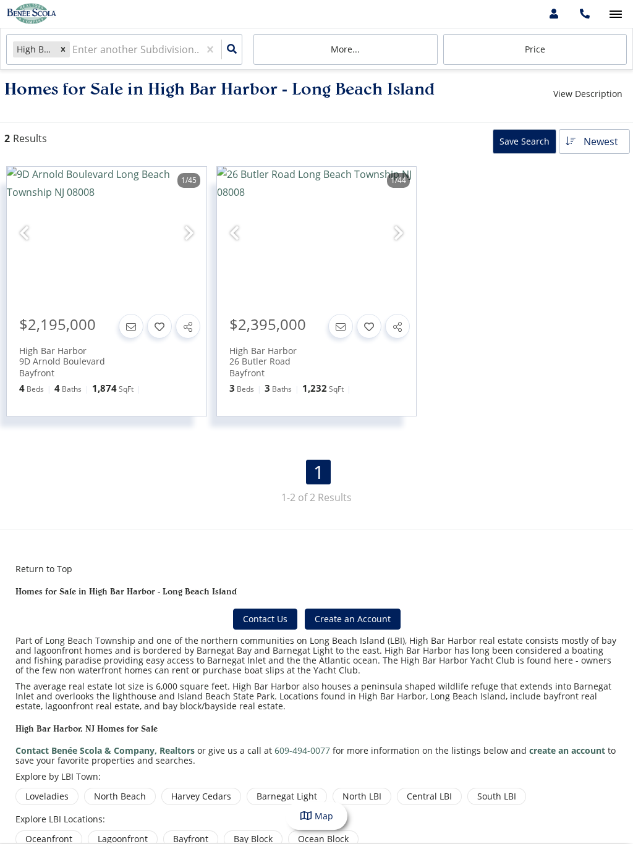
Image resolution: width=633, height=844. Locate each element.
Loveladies (47, 796)
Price (535, 49)
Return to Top (43, 569)
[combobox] (73, 50)
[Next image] (189, 233)
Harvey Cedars (201, 796)
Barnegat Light (287, 796)
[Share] (188, 326)
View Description (587, 93)
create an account (567, 750)
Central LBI (429, 796)
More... (345, 49)
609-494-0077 (302, 750)
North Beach (120, 796)
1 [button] (318, 472)
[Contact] (131, 326)
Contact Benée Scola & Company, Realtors (105, 750)
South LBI (496, 796)
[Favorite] (159, 326)
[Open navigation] (615, 14)
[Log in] (553, 14)
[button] (63, 49)
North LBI (361, 796)
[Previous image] (24, 233)
